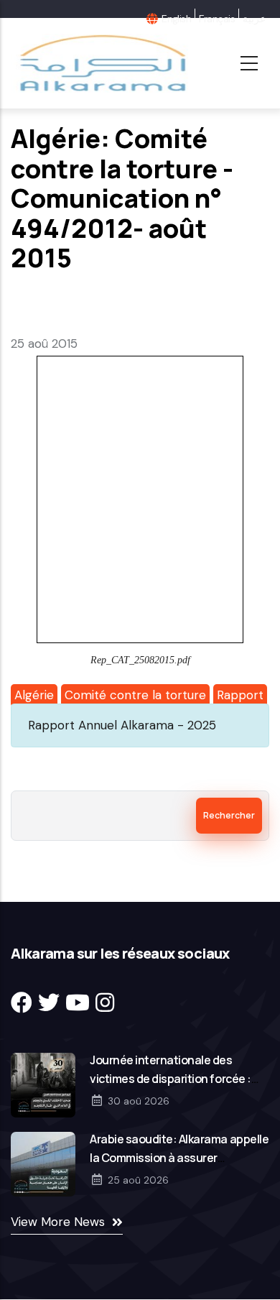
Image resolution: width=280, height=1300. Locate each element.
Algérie (34, 695)
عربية (254, 18)
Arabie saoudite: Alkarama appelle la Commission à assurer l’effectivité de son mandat (179, 1157)
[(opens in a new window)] (21, 1003)
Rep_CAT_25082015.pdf (140, 660)
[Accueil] (101, 63)
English (176, 18)
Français (217, 18)
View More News (58, 1222)
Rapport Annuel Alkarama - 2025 (122, 725)
